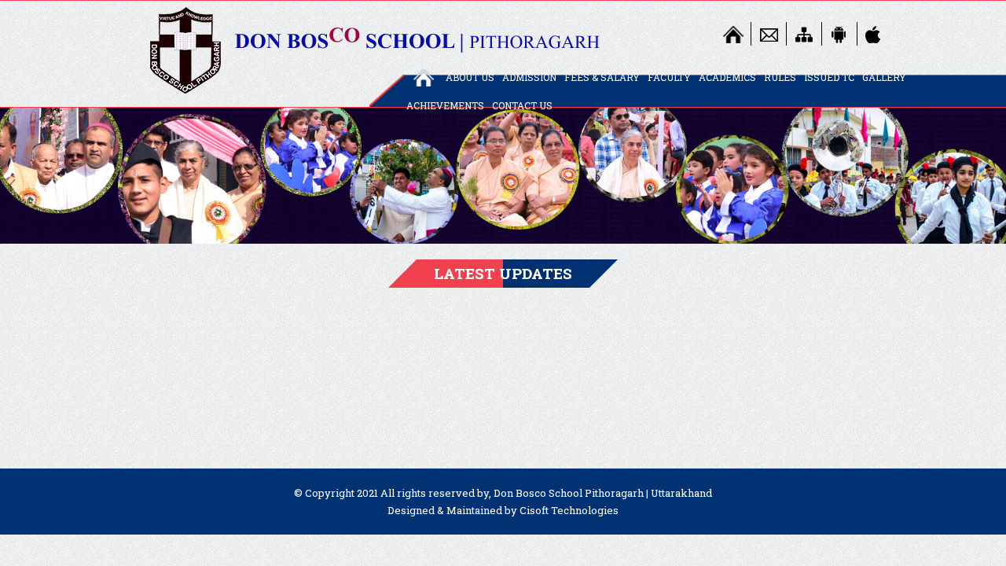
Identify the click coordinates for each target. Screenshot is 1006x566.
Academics (727, 77)
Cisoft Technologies (569, 510)
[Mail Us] (768, 34)
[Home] (733, 34)
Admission (529, 77)
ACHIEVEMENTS (445, 105)
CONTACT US (522, 105)
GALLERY (884, 77)
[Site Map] (804, 34)
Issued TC (829, 77)
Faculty (669, 77)
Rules (780, 77)
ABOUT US (470, 77)
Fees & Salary (602, 77)
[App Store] (874, 34)
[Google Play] (839, 34)
